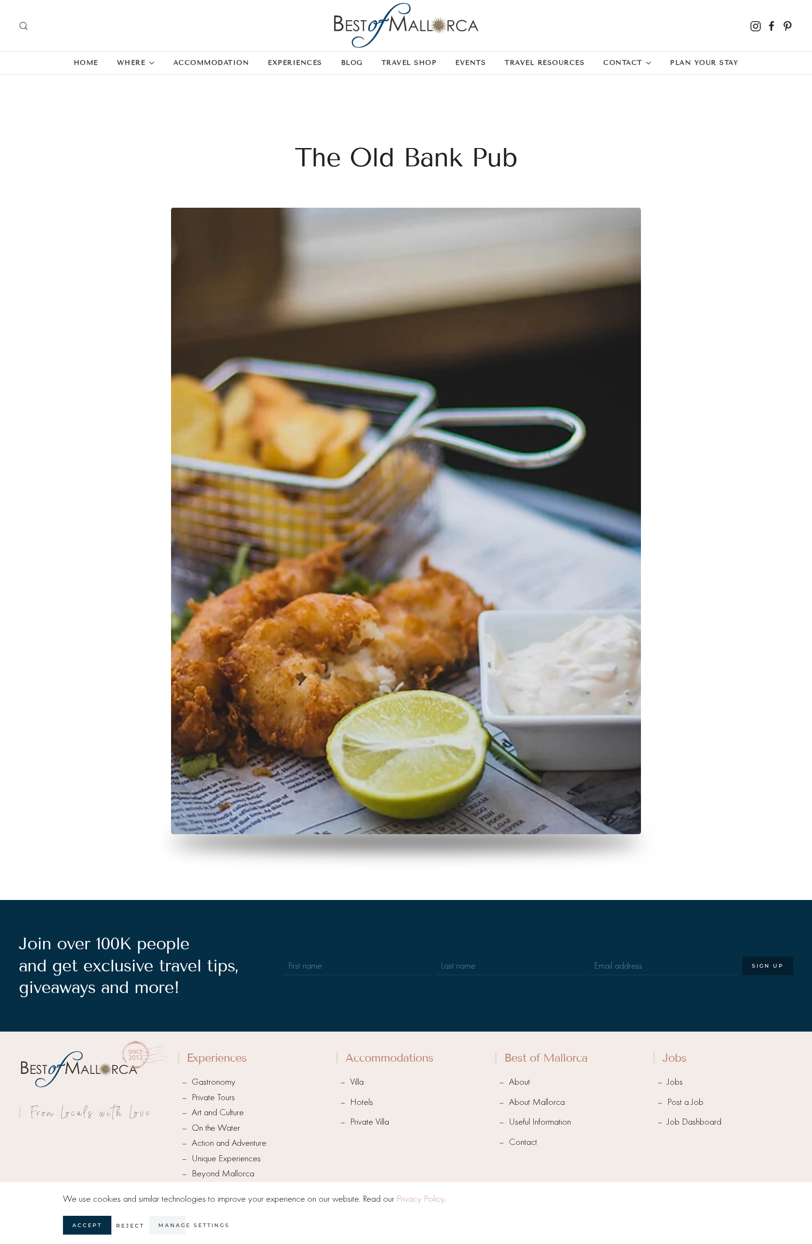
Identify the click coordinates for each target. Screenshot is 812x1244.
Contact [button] (622, 63)
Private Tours (213, 1097)
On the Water (216, 1127)
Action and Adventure (229, 1142)
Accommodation (211, 63)
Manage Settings (194, 1225)
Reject (130, 1225)
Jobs (675, 1081)
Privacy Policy (420, 1198)
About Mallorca (537, 1101)
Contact (523, 1141)
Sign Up (768, 965)
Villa (357, 1081)
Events (470, 63)
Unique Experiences (226, 1158)
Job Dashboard (694, 1121)
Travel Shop (409, 63)
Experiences (295, 63)
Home (86, 63)
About (519, 1081)
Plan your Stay (704, 63)
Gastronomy (213, 1081)
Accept (87, 1225)
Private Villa (369, 1121)
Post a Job (685, 1101)
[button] (23, 26)
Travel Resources (545, 63)
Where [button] (131, 63)
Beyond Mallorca (223, 1173)
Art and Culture (218, 1112)
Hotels (361, 1101)
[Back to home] (406, 25)
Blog (352, 63)
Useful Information (540, 1121)
